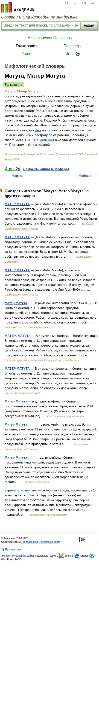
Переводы (73, 46)
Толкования (27, 46)
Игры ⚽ (72, 54)
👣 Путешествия (11, 549)
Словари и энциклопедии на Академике (39, 17)
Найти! (89, 25)
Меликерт (46, 140)
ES (84, 3)
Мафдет (85, 175)
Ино (38, 130)
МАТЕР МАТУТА (17, 204)
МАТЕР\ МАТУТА (18, 336)
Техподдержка (29, 541)
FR (92, 3)
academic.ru (17, 7)
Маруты (17, 175)
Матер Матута (16, 303)
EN (67, 3)
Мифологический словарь (49, 38)
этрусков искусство (21, 490)
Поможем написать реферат (46, 169)
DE (75, 3)
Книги (26, 54)
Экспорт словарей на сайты (17, 555)
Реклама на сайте (49, 541)
